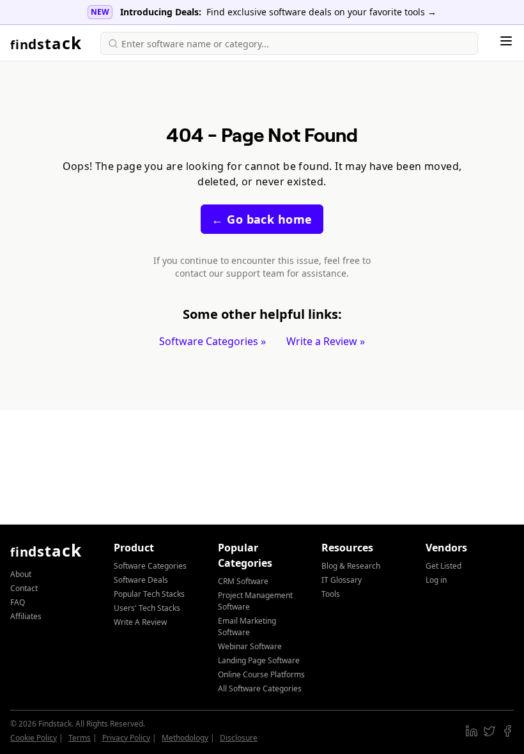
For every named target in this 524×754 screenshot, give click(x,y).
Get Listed (443, 565)
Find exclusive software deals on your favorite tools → (321, 12)
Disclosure (239, 737)
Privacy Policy (126, 737)
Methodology (185, 737)
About (20, 574)
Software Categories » (212, 341)
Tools (330, 594)
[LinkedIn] (471, 731)
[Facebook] (507, 731)
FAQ (17, 602)
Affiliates (26, 616)
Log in (436, 579)
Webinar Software (250, 646)
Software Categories (150, 565)
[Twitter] (489, 731)
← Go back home (262, 219)
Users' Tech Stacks (147, 608)
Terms (79, 737)
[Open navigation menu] (506, 41)
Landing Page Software (259, 660)
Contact (24, 588)
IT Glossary (341, 579)
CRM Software (243, 581)
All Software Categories (260, 688)
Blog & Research (350, 565)
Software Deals (141, 579)
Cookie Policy (33, 737)
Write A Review (140, 622)
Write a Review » (325, 341)
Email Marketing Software (247, 626)
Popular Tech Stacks (149, 594)
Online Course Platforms (261, 674)
